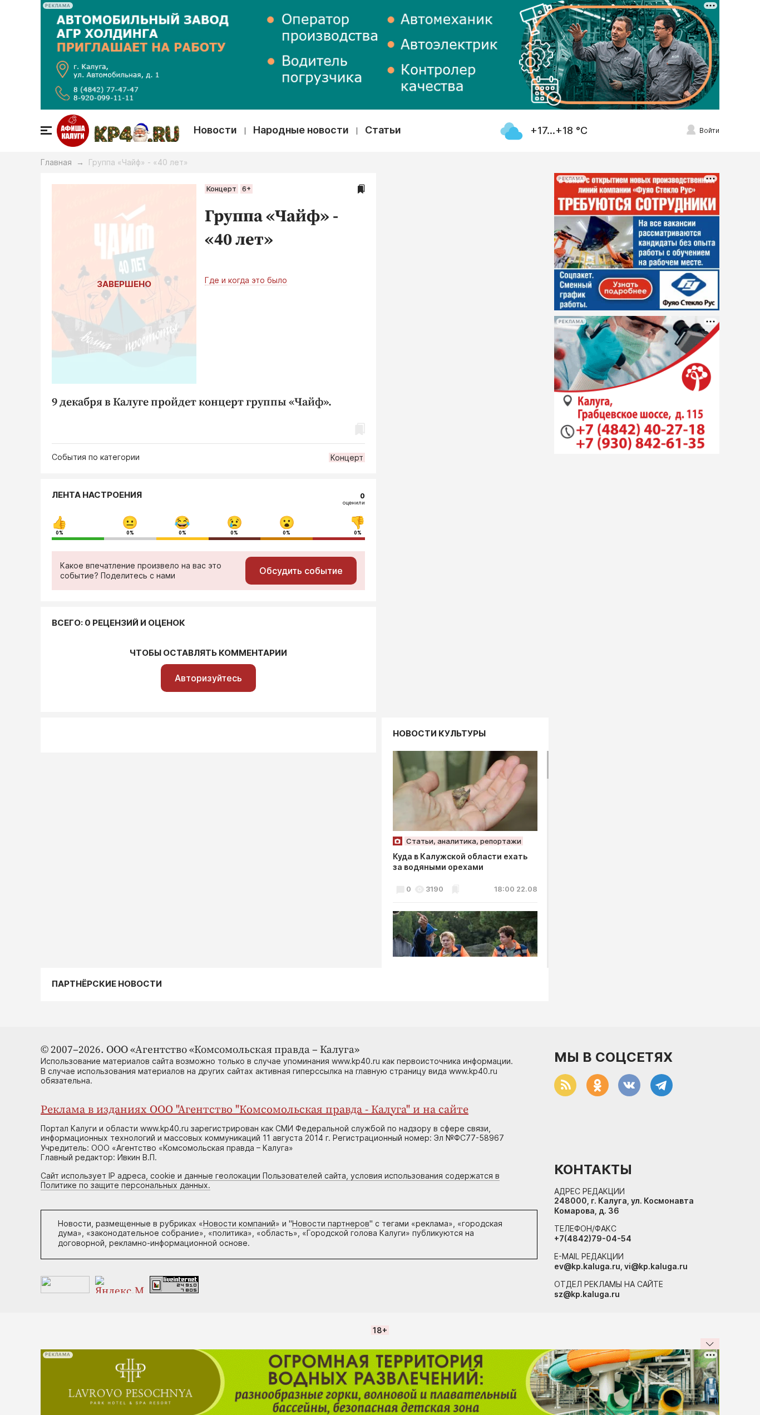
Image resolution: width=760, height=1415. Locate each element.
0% (59, 533)
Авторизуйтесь (208, 678)
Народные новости (301, 130)
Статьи (383, 130)
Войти (709, 130)
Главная (56, 162)
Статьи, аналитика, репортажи (463, 841)
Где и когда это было (246, 280)
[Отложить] (361, 189)
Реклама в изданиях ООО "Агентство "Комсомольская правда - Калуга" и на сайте (254, 1110)
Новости (215, 130)
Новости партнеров (330, 1223)
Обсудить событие (301, 570)
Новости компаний (239, 1223)
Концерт (221, 188)
